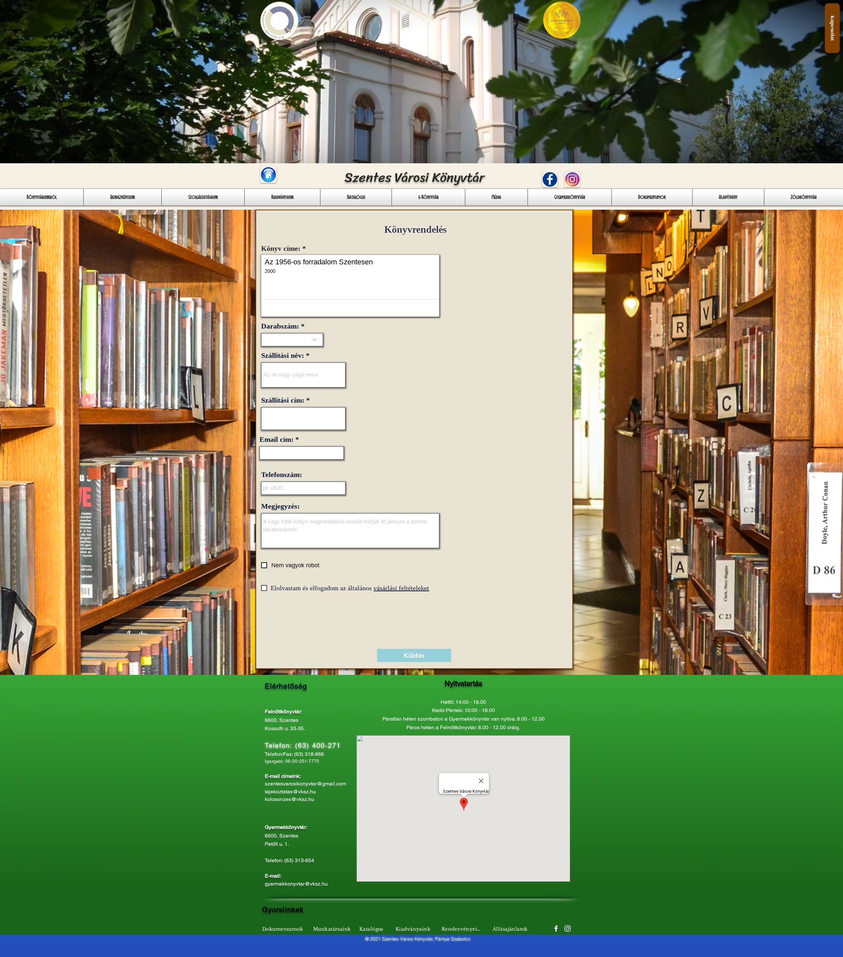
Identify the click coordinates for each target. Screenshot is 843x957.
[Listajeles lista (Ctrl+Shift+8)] (376, 308)
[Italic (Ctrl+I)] (282, 308)
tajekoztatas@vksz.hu (290, 791)
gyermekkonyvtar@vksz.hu (296, 884)
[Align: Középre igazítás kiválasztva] (350, 308)
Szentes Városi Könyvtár (414, 177)
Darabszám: (280, 326)
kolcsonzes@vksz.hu (289, 799)
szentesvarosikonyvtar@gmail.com (305, 784)
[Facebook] (556, 928)
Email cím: (276, 439)
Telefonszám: (281, 474)
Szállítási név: (282, 355)
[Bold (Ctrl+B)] (269, 308)
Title (309, 308)
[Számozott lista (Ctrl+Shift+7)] (363, 308)
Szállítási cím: (282, 400)
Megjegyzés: (280, 506)
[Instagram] (567, 928)
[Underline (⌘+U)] (295, 308)
